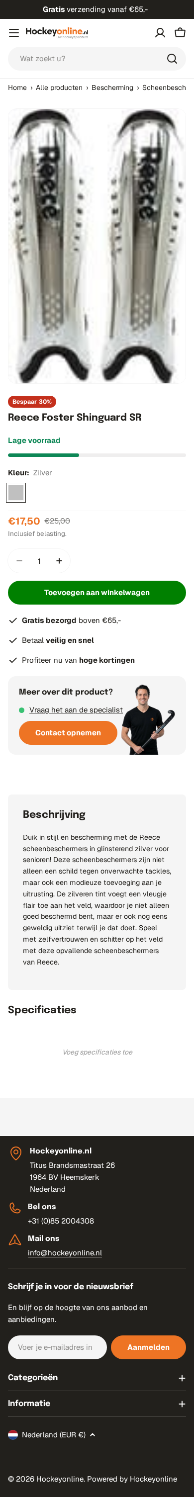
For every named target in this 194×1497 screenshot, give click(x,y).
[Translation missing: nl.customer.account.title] (160, 33)
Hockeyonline (60, 1479)
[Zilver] (16, 493)
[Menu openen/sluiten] (14, 33)
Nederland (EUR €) (54, 1434)
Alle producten (59, 87)
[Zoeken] (172, 59)
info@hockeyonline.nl (65, 1252)
